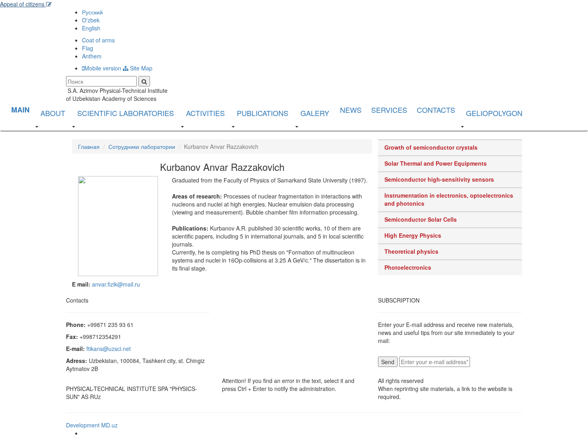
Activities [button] (205, 113)
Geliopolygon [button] (494, 113)
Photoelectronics (407, 267)
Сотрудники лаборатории (141, 146)
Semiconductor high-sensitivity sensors (439, 179)
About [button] (52, 113)
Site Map (140, 68)
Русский (92, 12)
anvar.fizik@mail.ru (116, 284)
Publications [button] (262, 113)
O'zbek (91, 20)
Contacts (436, 109)
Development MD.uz (92, 425)
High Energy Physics (412, 235)
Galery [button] (314, 113)
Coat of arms (98, 40)
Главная (89, 146)
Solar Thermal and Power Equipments (435, 163)
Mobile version (102, 68)
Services (389, 109)
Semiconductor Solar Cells (420, 219)
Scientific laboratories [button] (125, 113)
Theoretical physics (411, 251)
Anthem (92, 56)
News (351, 109)
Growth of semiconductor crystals (431, 147)
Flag (87, 48)
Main (20, 109)
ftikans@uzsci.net (108, 349)
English (91, 28)
